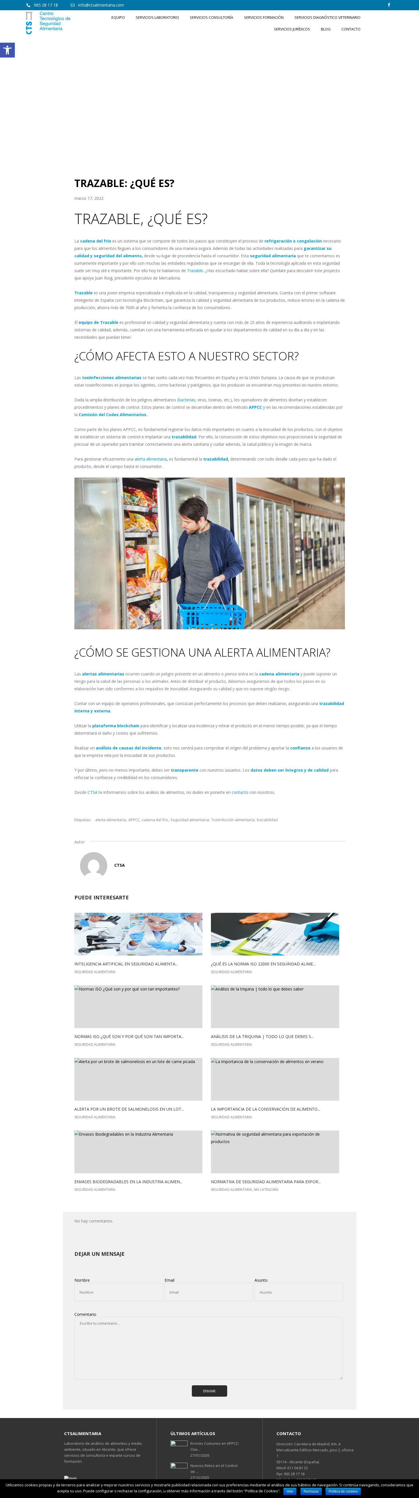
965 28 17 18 (293, 1473)
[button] (7, 50)
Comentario (85, 1314)
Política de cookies (343, 1491)
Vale (289, 1491)
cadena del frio (155, 819)
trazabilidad (267, 819)
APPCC (134, 819)
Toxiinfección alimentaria (233, 819)
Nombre (82, 1280)
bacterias (186, 399)
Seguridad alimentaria (189, 819)
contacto (240, 792)
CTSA (92, 792)
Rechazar (311, 1491)
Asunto (261, 1280)
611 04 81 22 (297, 1467)
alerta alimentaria (151, 459)
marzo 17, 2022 (88, 198)
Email (169, 1280)
